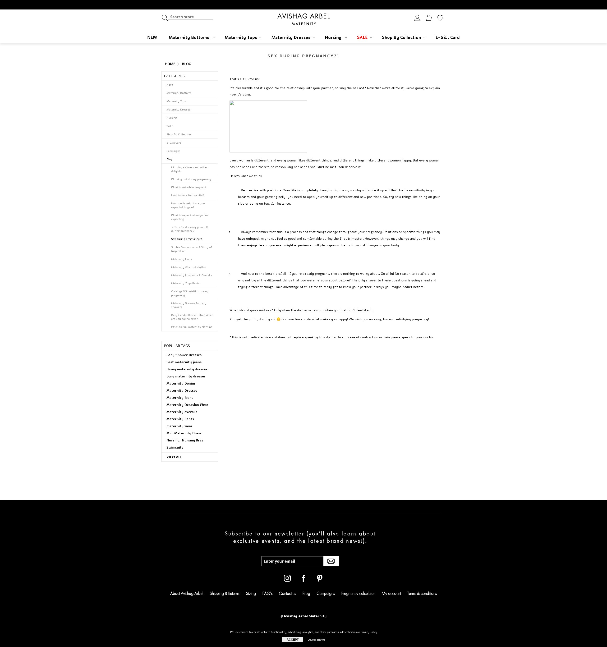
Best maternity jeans (184, 362)
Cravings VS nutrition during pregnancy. (189, 293)
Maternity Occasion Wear (187, 405)
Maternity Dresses (290, 37)
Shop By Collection (401, 37)
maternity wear (179, 426)
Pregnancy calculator (358, 593)
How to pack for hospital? (188, 195)
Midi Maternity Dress (184, 433)
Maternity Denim (180, 383)
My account (391, 593)
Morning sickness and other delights (189, 169)
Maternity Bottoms (189, 37)
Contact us (287, 593)
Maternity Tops (241, 37)
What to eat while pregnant (188, 187)
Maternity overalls (181, 412)
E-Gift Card (448, 37)
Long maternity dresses (186, 376)
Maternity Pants (180, 419)
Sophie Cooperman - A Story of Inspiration (191, 249)
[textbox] (190, 16)
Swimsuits (174, 447)
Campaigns (173, 151)
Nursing (334, 37)
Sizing (251, 593)
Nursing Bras (192, 440)
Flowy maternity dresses (186, 369)
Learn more (316, 640)
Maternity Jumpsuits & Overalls (191, 275)
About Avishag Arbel (186, 593)
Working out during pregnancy (191, 179)
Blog (186, 64)
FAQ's (267, 593)
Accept (293, 639)
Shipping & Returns (224, 593)
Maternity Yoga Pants (185, 283)
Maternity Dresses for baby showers (189, 305)
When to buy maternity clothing (191, 327)
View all (174, 457)
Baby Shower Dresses (184, 355)
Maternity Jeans (181, 259)
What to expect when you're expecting (189, 217)
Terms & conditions (422, 593)
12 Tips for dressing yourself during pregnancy (189, 229)
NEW (152, 37)
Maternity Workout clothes (189, 267)
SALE (362, 37)
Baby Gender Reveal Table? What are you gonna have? (192, 317)
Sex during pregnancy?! (186, 239)
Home (170, 64)
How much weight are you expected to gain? (188, 205)
